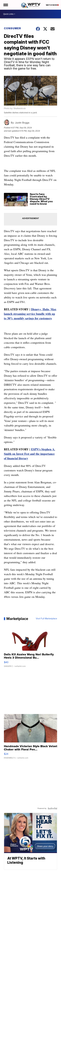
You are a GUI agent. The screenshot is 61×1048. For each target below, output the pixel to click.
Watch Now (51, 5)
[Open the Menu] (5, 5)
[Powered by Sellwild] (52, 808)
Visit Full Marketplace (46, 619)
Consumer (12, 28)
